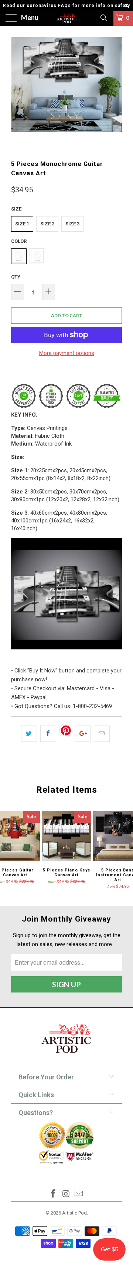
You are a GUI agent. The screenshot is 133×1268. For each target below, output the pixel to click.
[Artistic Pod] (66, 18)
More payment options (66, 353)
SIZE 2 (47, 223)
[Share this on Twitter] (29, 734)
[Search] (103, 17)
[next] (115, 93)
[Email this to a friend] (102, 734)
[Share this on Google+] (83, 734)
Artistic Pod (74, 1213)
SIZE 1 (22, 223)
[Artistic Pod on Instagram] (66, 1194)
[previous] (18, 93)
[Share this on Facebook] (48, 734)
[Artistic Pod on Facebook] (53, 1194)
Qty (15, 277)
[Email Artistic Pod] (79, 1194)
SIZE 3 (72, 223)
